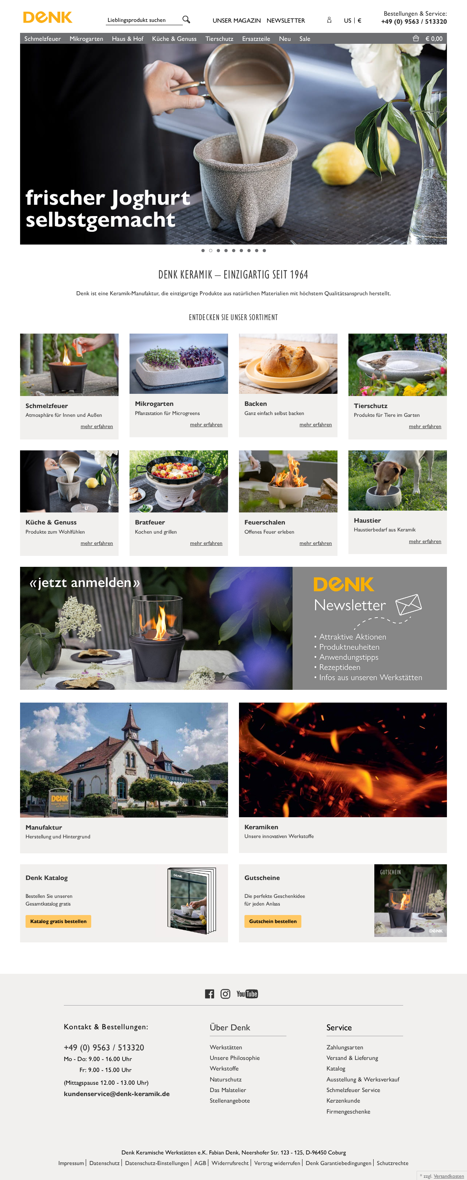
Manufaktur (44, 827)
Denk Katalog (46, 878)
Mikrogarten (86, 38)
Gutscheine (262, 878)
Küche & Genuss (174, 38)
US (352, 20)
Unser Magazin (237, 20)
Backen (255, 404)
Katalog (336, 1068)
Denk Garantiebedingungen (338, 1162)
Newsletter (286, 20)
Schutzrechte (393, 1162)
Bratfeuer (150, 522)
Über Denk (230, 1027)
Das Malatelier (228, 1089)
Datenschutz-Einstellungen (157, 1162)
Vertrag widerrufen (277, 1162)
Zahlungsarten (345, 1046)
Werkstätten (226, 1046)
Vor (443, 144)
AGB (200, 1162)
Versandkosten (449, 1175)
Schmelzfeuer (42, 38)
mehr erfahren (97, 426)
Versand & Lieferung (352, 1057)
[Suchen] (187, 20)
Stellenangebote (230, 1100)
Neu (285, 38)
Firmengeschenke (348, 1111)
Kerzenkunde (343, 1100)
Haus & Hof (127, 38)
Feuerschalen (264, 522)
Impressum (71, 1162)
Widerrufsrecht (230, 1162)
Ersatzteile (256, 38)
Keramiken (261, 827)
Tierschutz (219, 38)
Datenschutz (104, 1162)
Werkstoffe (224, 1068)
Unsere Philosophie (235, 1057)
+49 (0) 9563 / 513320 (104, 1047)
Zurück (23, 144)
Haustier (367, 520)
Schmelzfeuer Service (353, 1089)
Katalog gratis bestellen (58, 921)
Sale (305, 38)
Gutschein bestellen (273, 921)
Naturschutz (226, 1079)
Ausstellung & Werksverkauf (363, 1079)
